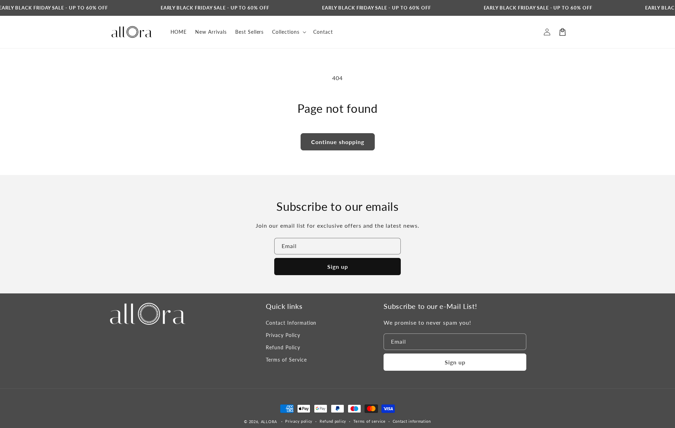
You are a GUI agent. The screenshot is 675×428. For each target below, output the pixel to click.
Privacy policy (299, 421)
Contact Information (291, 323)
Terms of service (369, 421)
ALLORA (269, 421)
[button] (562, 32)
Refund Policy (283, 347)
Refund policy (333, 421)
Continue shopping (337, 141)
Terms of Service (286, 360)
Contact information (412, 421)
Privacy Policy (283, 335)
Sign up (337, 266)
